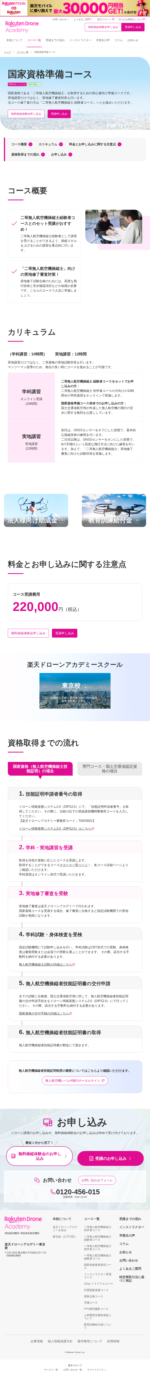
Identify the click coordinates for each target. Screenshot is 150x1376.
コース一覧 (34, 40)
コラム (118, 40)
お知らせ (132, 40)
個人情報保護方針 (60, 1341)
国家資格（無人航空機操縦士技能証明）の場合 (40, 768)
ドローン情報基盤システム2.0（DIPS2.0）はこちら (55, 828)
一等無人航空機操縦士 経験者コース (97, 1257)
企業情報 (36, 1341)
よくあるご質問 (130, 1268)
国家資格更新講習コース (97, 1266)
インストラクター (80, 40)
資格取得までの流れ (25, 154)
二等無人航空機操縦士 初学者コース (97, 1228)
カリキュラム (48, 144)
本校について (14, 40)
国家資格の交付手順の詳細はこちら (44, 1013)
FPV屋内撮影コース (96, 1308)
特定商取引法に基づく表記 (131, 1278)
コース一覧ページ (75, 865)
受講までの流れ (55, 40)
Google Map (13, 1255)
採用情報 (113, 1341)
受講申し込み (133, 27)
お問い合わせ (128, 1260)
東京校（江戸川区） (65, 1236)
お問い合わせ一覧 (72, 1369)
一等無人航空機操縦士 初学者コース (97, 1247)
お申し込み (59, 154)
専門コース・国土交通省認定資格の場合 (109, 768)
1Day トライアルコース (98, 1283)
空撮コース (91, 1302)
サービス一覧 (51, 1369)
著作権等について (89, 1341)
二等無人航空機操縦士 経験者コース (97, 1238)
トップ (7, 52)
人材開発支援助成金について (97, 1317)
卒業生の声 (103, 40)
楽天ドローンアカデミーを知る (65, 1228)
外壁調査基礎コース (96, 1290)
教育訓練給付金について (97, 1326)
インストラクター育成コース (97, 1276)
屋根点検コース (93, 1296)
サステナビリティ (96, 1369)
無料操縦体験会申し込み (103, 27)
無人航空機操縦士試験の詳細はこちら (45, 964)
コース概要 (19, 144)
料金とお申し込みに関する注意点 (92, 144)
